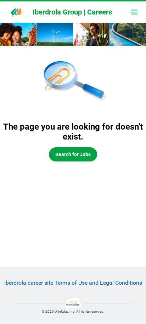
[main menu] (134, 12)
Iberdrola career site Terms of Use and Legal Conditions (73, 282)
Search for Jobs (73, 154)
